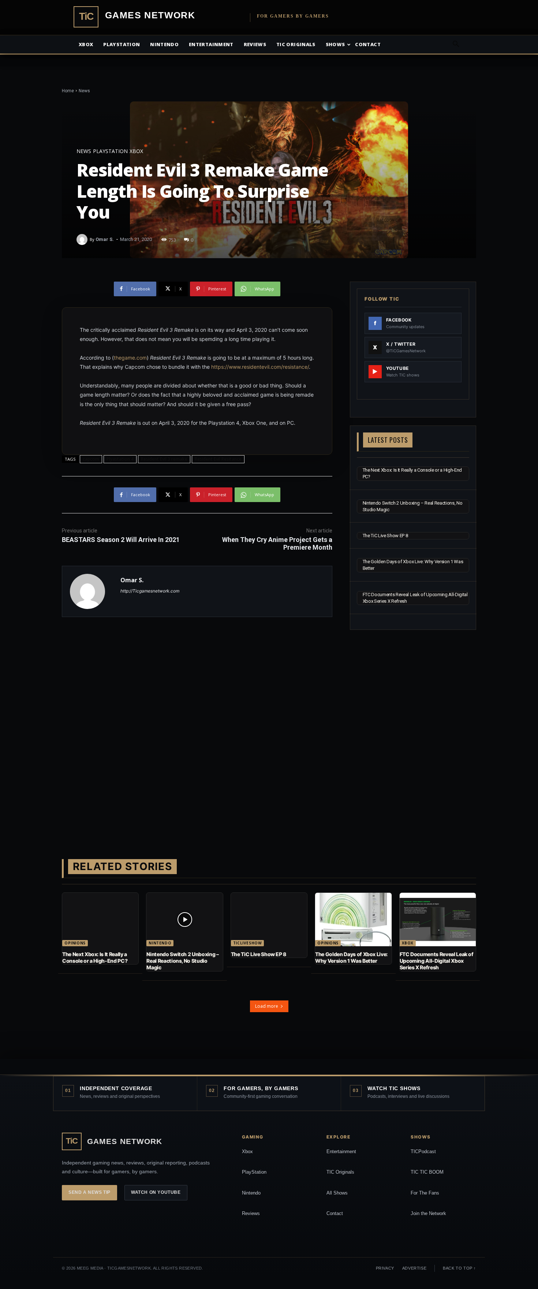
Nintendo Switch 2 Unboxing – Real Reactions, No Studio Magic (182, 960)
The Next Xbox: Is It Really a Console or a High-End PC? (94, 957)
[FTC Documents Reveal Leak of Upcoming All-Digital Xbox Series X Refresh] (438, 919)
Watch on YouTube (156, 1192)
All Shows (337, 1193)
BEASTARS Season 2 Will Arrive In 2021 (121, 539)
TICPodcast (423, 1151)
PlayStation (254, 1172)
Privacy (385, 1268)
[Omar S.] (83, 239)
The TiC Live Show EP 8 (385, 535)
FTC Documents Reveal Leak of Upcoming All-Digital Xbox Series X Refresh (437, 960)
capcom (91, 459)
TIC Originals (340, 1172)
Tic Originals (295, 44)
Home (68, 90)
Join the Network (428, 1213)
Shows (335, 44)
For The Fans (425, 1193)
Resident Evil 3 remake (164, 459)
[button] (455, 44)
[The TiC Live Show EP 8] (269, 919)
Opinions (75, 943)
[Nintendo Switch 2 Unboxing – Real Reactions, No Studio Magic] (184, 919)
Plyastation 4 (120, 459)
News (84, 90)
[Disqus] (197, 726)
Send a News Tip (89, 1192)
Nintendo (164, 44)
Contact (367, 44)
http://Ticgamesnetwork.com (149, 591)
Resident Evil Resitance (218, 459)
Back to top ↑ (459, 1268)
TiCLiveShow (247, 943)
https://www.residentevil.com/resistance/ (260, 367)
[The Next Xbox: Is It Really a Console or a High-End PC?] (100, 919)
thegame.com (130, 357)
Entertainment (211, 44)
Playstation (121, 44)
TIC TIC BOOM (427, 1172)
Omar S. (105, 239)
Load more (266, 1006)
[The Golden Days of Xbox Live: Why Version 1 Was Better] (353, 919)
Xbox (86, 44)
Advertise (414, 1268)
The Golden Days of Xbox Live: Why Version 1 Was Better (351, 957)
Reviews (255, 44)
